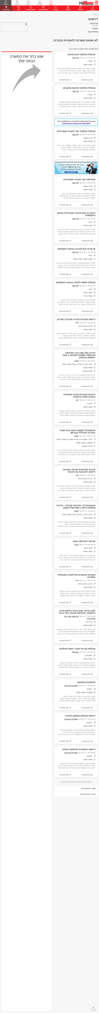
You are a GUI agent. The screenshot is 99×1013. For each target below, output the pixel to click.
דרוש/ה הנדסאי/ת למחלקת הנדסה (78, 749)
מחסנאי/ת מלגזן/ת (86, 682)
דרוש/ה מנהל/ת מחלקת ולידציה (80, 716)
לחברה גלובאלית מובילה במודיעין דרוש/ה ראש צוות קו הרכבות (79, 470)
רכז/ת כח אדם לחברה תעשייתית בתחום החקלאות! (76, 214)
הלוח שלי (80, 9)
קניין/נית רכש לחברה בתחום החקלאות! (76, 249)
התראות (68, 9)
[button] (93, 1007)
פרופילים (39, 4)
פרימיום (17, 4)
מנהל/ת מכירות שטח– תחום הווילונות (77, 649)
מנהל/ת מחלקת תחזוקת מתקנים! (79, 88)
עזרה (18, 9)
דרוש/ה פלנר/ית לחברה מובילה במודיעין (76, 319)
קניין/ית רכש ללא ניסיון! (84, 541)
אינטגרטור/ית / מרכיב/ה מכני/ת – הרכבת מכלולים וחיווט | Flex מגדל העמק (76, 506)
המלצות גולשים (30, 9)
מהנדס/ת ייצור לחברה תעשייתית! (79, 179)
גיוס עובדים (6, 9)
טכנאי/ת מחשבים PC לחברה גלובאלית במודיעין (76, 576)
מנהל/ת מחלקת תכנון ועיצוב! (81, 54)
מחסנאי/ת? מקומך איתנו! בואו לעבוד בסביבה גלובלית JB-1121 (77, 431)
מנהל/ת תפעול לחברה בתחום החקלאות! (75, 282)
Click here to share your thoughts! (76, 123)
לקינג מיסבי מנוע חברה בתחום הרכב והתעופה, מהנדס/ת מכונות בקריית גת (77, 612)
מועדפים (55, 9)
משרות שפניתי (43, 9)
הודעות (28, 4)
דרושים (51, 4)
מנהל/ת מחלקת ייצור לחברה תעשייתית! (76, 131)
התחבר (6, 4)
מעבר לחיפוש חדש (88, 788)
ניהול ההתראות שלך (87, 794)
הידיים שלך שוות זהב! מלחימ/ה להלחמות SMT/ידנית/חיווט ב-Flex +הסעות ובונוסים (79, 355)
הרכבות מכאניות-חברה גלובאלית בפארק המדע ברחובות (79, 395)
